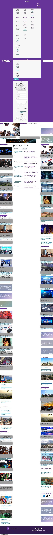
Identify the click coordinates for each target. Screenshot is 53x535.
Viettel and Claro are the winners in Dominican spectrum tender (6, 507)
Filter (23, 148)
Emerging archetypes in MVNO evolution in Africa (47, 157)
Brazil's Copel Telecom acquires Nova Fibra (29, 167)
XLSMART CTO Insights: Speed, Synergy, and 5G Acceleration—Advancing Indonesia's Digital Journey (6, 191)
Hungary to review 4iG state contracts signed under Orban (46, 488)
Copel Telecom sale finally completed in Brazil (30, 182)
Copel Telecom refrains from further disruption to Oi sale (31, 162)
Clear (26, 148)
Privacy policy (21, 112)
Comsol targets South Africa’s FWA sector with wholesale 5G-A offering (6, 427)
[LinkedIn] (44, 496)
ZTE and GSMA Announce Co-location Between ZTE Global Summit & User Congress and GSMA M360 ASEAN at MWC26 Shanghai (6, 273)
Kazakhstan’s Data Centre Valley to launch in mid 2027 (6, 401)
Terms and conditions (23, 111)
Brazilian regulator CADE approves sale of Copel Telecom (30, 177)
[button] (17, 3)
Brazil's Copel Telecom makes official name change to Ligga (30, 157)
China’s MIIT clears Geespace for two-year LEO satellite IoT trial (46, 369)
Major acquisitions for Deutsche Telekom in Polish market (46, 474)
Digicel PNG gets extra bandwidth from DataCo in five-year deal (46, 383)
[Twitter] (47, 496)
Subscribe (21, 114)
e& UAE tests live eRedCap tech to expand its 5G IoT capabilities (46, 242)
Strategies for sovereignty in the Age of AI (46, 195)
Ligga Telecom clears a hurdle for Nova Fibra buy (30, 152)
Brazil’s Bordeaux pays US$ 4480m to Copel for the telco (31, 171)
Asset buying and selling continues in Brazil (30, 186)
